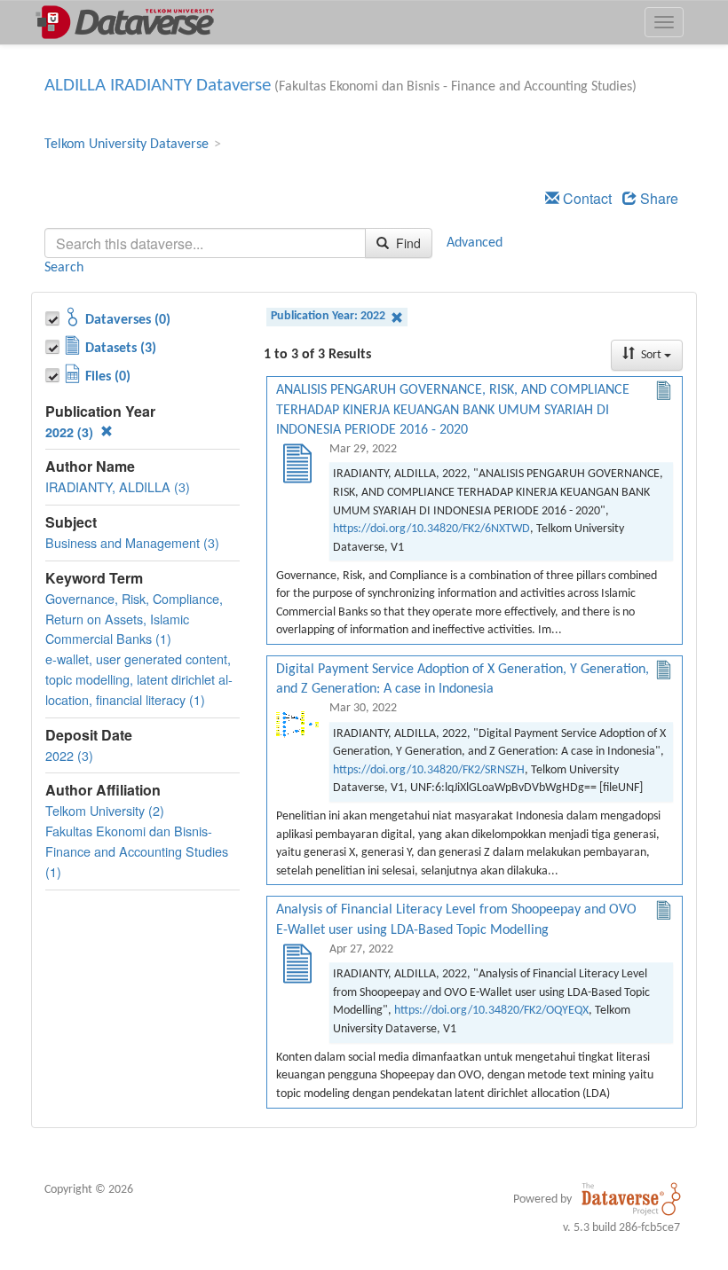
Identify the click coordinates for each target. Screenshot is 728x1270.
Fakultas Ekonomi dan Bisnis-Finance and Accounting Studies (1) (136, 851)
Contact (585, 198)
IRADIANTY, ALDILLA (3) (117, 486)
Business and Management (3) (132, 542)
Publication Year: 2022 (329, 316)
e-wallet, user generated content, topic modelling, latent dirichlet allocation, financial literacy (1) (139, 679)
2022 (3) (71, 432)
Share (657, 198)
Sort (651, 355)
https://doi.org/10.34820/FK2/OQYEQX (491, 1010)
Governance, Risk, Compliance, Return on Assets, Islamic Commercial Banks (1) (134, 618)
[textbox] (205, 243)
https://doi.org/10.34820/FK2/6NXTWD (431, 529)
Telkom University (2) (104, 810)
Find (406, 243)
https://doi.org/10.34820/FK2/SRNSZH (429, 770)
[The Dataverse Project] (631, 1199)
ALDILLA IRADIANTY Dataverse (157, 85)
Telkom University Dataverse (126, 144)
